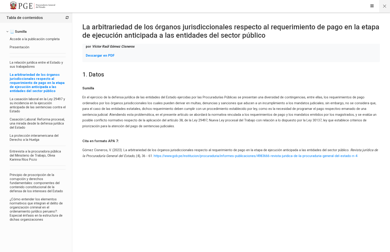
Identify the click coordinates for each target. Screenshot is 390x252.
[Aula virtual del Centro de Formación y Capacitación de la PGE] (32, 6)
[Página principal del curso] (384, 6)
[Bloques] (67, 18)
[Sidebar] (372, 6)
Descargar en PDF (100, 55)
